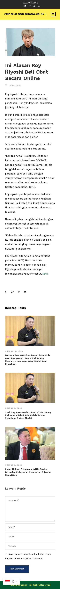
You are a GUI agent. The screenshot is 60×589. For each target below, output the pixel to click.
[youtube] (34, 6)
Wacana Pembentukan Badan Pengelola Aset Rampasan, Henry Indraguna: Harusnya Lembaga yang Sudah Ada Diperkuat (27, 359)
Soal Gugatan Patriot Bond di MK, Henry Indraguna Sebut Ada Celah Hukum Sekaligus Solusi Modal (28, 415)
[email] (25, 6)
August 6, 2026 (13, 408)
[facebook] (29, 6)
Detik (45, 273)
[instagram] (39, 6)
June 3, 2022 (15, 85)
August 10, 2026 (14, 351)
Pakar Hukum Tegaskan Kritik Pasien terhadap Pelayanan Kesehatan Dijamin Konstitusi (28, 472)
